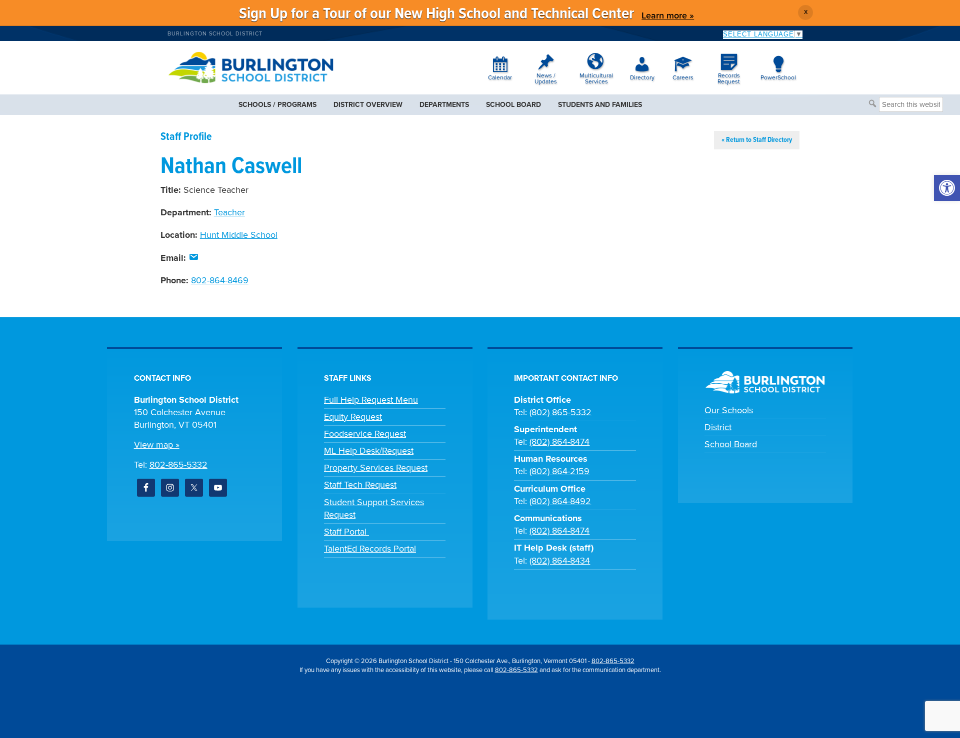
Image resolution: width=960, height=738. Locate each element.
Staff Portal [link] (346, 531)
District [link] (718, 427)
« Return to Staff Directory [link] (757, 139)
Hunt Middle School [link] (239, 234)
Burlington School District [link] (215, 33)
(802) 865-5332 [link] (561, 412)
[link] (947, 188)
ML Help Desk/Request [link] (369, 450)
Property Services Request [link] (376, 467)
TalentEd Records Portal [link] (370, 548)
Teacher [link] (229, 212)
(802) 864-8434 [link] (560, 560)
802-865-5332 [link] (179, 464)
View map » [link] (157, 444)
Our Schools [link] (728, 410)
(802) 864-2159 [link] (560, 471)
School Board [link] (730, 444)
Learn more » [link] (668, 15)
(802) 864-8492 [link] (560, 501)
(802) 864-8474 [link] (560, 441)
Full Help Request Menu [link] (371, 399)
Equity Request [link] (353, 416)
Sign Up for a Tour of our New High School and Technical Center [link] (436, 14)
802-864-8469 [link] (219, 280)
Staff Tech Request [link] (360, 484)
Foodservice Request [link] (365, 433)
